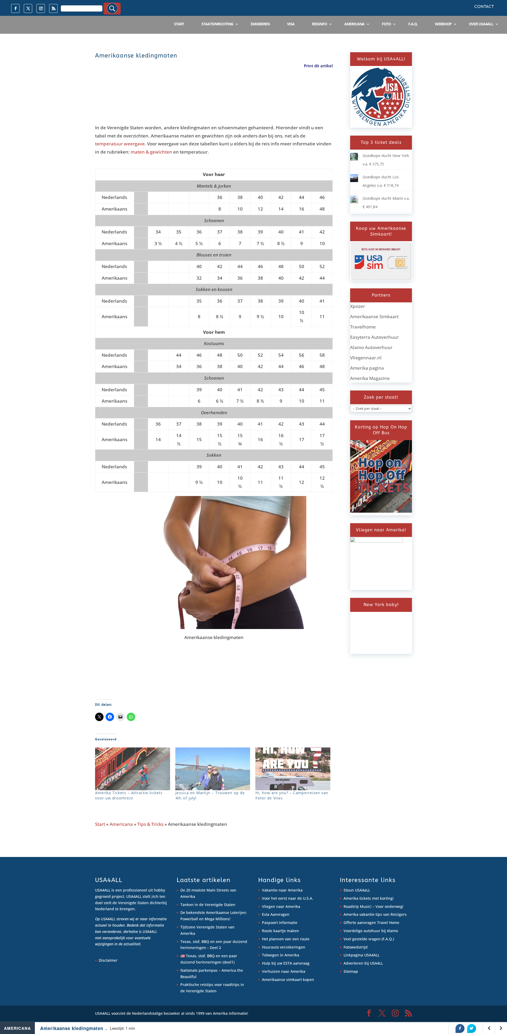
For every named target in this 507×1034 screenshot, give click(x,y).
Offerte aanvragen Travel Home (371, 922)
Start (179, 23)
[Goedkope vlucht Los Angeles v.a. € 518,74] (354, 180)
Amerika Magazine (370, 378)
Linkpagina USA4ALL (361, 954)
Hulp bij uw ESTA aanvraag (285, 963)
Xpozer (357, 306)
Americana (354, 23)
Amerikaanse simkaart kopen (288, 979)
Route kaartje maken (280, 930)
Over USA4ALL (481, 23)
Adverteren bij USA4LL (363, 963)
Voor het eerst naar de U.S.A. (287, 898)
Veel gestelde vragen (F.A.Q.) (369, 938)
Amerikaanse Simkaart (374, 316)
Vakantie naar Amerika (282, 890)
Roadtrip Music (357, 906)
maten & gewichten (151, 152)
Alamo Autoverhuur (371, 347)
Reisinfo (319, 23)
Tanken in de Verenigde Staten (207, 904)
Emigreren (260, 23)
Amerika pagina (367, 368)
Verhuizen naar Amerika (283, 971)
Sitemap (351, 971)
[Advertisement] (191, 98)
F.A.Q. (412, 23)
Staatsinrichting (217, 23)
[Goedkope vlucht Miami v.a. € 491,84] (354, 201)
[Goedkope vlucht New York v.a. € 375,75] (354, 159)
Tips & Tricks (150, 824)
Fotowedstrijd (356, 947)
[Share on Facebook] (460, 1028)
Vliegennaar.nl (366, 358)
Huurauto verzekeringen (283, 947)
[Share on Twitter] (471, 1028)
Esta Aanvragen (275, 914)
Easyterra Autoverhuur (374, 337)
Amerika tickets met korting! (369, 898)
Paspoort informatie (279, 922)
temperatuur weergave (120, 144)
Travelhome (363, 327)
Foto (386, 23)
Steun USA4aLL (357, 890)
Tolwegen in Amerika (280, 954)
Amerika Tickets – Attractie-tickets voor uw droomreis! (129, 795)
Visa (290, 23)
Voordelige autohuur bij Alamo (371, 930)
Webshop (443, 23)
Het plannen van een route (285, 938)
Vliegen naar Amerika (281, 906)
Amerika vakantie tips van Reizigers (375, 914)
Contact (484, 7)
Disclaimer (108, 960)
